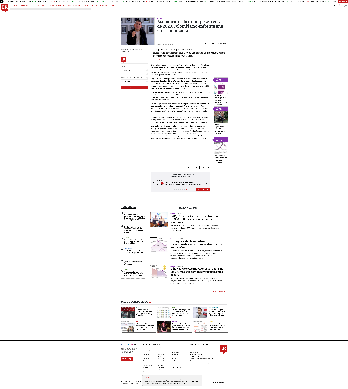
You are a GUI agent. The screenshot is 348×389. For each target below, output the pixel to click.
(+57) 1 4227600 (126, 352)
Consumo (211, 321)
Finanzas (49, 9)
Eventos (174, 358)
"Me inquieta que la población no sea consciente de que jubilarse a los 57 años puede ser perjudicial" (134, 217)
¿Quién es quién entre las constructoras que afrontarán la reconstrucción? (134, 252)
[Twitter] (209, 44)
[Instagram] (132, 345)
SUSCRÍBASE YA (203, 189)
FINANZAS (16, 5)
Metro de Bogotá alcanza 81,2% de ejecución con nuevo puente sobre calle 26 (134, 262)
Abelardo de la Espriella (61, 9)
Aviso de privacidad (196, 354)
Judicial (138, 321)
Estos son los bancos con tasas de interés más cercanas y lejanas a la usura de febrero (221, 100)
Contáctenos (194, 352)
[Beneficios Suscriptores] (339, 5)
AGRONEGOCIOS (61, 5)
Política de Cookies (179, 383)
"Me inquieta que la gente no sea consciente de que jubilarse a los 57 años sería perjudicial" (181, 326)
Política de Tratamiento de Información (201, 358)
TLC (71, 9)
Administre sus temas (129, 87)
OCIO (39, 5)
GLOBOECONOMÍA (48, 5)
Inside (174, 363)
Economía (31, 9)
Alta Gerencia (162, 347)
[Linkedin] (213, 44)
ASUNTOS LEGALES (81, 5)
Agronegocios (147, 347)
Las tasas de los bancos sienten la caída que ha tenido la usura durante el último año (221, 160)
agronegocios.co (141, 381)
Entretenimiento (214, 307)
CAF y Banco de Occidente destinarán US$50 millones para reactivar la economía (194, 219)
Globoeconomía (177, 361)
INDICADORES (104, 5)
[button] (153, 183)
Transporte (127, 259)
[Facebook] (205, 44)
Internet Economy (148, 365)
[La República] (4, 8)
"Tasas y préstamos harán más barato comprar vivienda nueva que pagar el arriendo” (221, 130)
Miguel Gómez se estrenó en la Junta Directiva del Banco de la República (134, 241)
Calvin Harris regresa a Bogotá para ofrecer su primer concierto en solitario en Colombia (217, 312)
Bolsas (126, 225)
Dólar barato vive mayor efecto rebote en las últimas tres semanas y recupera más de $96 (196, 272)
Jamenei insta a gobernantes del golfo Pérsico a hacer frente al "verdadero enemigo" (145, 312)
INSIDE (112, 5)
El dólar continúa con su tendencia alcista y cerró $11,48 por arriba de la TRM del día (133, 229)
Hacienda (126, 237)
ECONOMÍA (24, 5)
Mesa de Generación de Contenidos (200, 347)
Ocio (173, 365)
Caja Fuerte (161, 350)
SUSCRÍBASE (343, 1)
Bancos (43, 9)
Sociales (145, 371)
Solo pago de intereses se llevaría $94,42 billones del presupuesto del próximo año (134, 273)
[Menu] (11, 5)
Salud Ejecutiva (176, 367)
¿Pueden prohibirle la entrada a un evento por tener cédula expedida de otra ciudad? (145, 326)
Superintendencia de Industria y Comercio (202, 363)
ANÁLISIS (71, 5)
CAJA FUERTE (93, 5)
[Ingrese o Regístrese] (345, 5)
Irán (137, 307)
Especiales (161, 358)
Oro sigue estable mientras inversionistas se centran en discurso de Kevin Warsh (196, 244)
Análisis (174, 347)
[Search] (334, 5)
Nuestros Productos (196, 350)
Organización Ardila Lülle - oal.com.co (219, 381)
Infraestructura (162, 363)
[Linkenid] (129, 345)
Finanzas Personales (163, 361)
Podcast (145, 367)
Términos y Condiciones (197, 356)
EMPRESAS (32, 5)
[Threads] (136, 345)
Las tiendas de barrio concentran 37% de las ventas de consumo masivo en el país (217, 326)
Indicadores (146, 363)
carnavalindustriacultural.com (129, 383)
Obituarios (161, 365)
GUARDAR (223, 44)
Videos (160, 371)
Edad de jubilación (84, 9)
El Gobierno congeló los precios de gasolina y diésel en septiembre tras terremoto (181, 312)
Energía (174, 307)
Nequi (37, 9)
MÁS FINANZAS (218, 291)
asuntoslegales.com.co (128, 381)
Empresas (146, 358)
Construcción (128, 248)
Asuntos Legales (147, 350)
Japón (75, 9)
